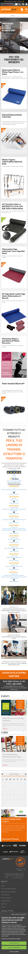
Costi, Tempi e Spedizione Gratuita (8, 888)
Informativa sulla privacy (6, 897)
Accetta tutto (14, 943)
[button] (23, 696)
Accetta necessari (14, 947)
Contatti (3, 885)
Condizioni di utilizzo (5, 900)
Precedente (10, 484)
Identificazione (4, 903)
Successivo (17, 484)
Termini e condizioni (5, 894)
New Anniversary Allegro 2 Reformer (14, 1)
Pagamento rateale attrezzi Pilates (8, 891)
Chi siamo (3, 907)
